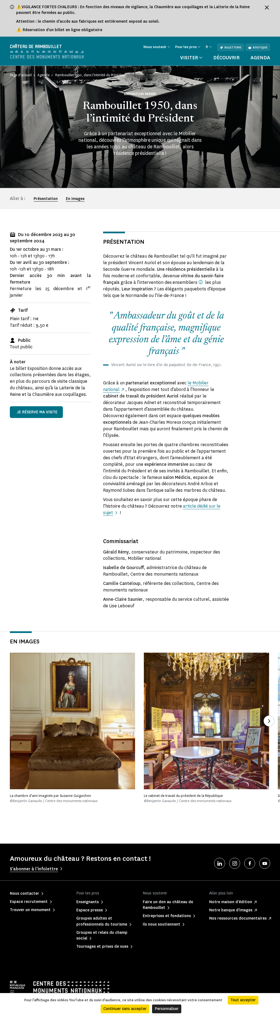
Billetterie (232, 47)
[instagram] (234, 863)
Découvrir (226, 57)
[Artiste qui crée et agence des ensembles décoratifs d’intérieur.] (200, 281)
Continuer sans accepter (125, 1008)
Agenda (260, 57)
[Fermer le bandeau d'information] (267, 7)
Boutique (260, 47)
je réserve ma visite (37, 412)
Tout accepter (243, 1000)
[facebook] (249, 863)
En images (75, 198)
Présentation (46, 198)
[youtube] (264, 863)
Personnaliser (167, 1008)
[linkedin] (219, 863)
